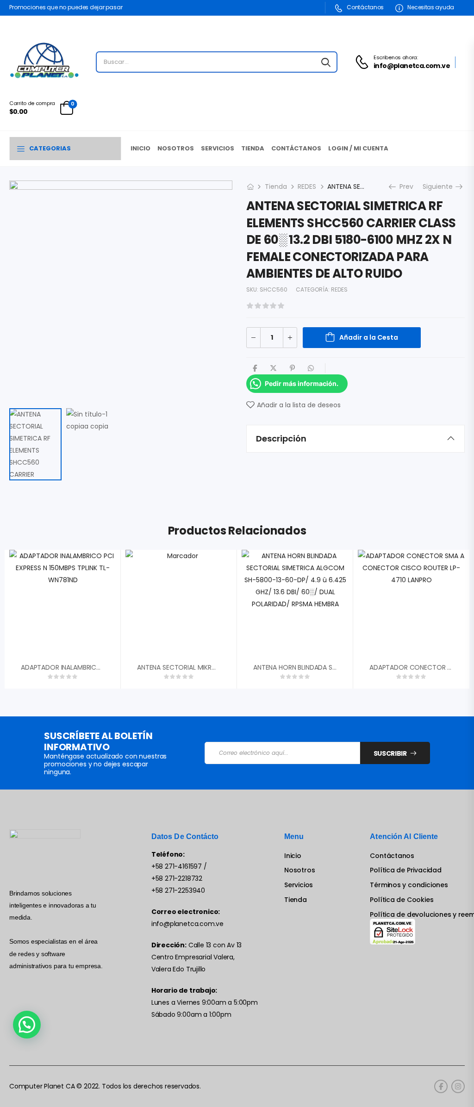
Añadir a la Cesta (368, 337)
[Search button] (325, 62)
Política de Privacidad (405, 870)
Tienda (252, 148)
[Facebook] (255, 368)
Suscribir (390, 753)
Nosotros (175, 148)
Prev (403, 186)
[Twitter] (273, 368)
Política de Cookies (401, 900)
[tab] (355, 438)
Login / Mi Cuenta (358, 148)
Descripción (281, 438)
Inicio (140, 148)
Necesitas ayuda (430, 7)
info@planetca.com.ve (187, 923)
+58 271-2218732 (176, 878)
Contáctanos (365, 7)
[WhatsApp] (311, 368)
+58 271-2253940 (178, 890)
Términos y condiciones (409, 885)
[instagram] (458, 1086)
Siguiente (441, 186)
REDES (307, 186)
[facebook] (441, 1086)
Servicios (217, 148)
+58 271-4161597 (176, 866)
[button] (27, 1025)
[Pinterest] (292, 368)
